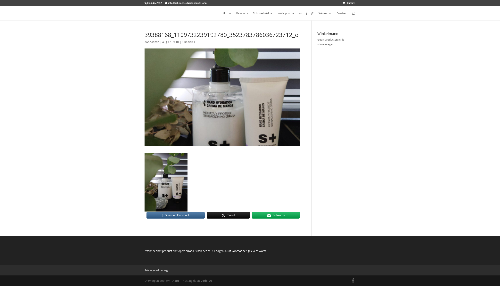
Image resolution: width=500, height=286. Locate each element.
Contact (342, 13)
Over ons (242, 13)
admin (155, 42)
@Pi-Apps (172, 280)
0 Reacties (188, 42)
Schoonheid (261, 13)
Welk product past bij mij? (295, 13)
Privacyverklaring (156, 270)
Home (227, 13)
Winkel (323, 13)
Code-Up (206, 280)
